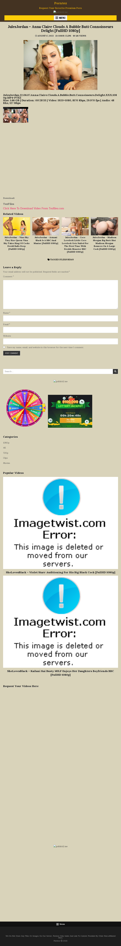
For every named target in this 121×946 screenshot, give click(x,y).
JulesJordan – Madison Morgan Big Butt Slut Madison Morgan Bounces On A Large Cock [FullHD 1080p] (104, 243)
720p (5, 453)
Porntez (60, 3)
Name (6, 313)
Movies (6, 463)
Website (7, 336)
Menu (62, 18)
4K (4, 447)
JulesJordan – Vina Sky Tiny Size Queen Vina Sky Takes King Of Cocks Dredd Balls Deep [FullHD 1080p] (17, 243)
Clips (68, 36)
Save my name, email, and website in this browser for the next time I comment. (45, 347)
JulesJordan (66, 259)
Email (6, 324)
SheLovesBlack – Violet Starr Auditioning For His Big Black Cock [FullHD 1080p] (60, 572)
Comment (8, 276)
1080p (61, 36)
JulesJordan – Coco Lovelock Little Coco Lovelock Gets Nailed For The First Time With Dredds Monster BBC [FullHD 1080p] (75, 244)
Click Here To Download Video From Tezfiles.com (33, 208)
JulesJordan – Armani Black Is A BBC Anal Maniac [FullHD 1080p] (46, 240)
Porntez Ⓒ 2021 (60, 940)
